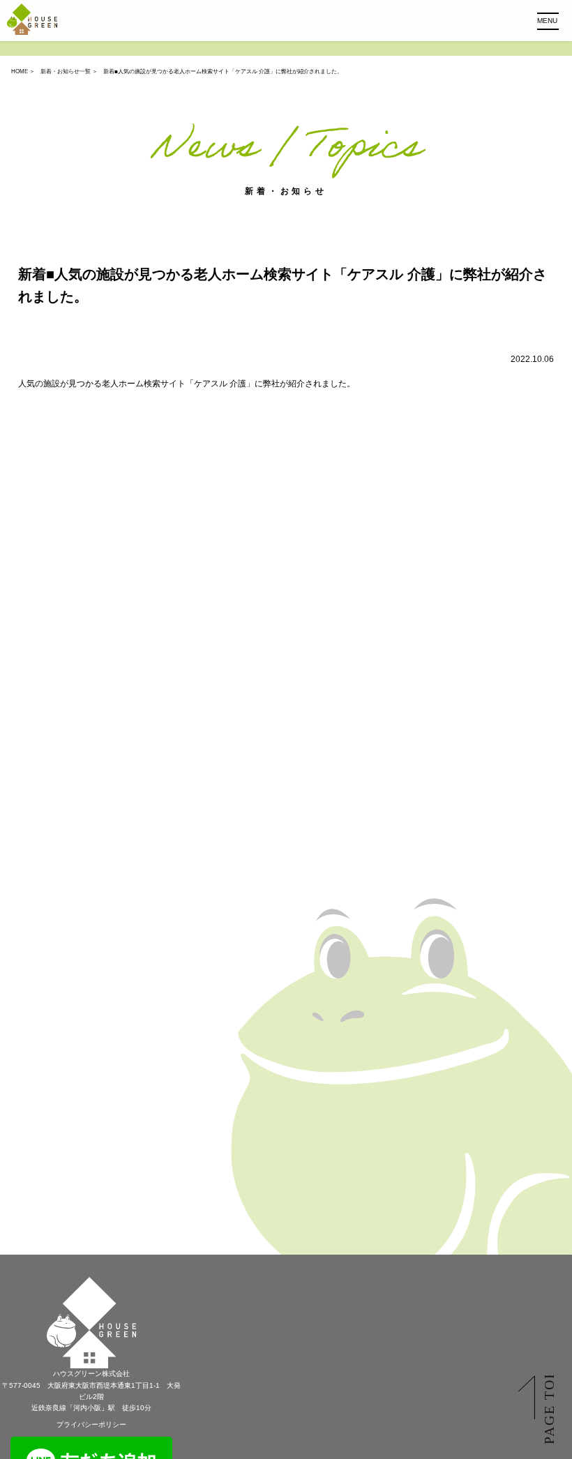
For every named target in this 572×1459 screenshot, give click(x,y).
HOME (19, 71)
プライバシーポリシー (91, 1424)
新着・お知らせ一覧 (65, 71)
